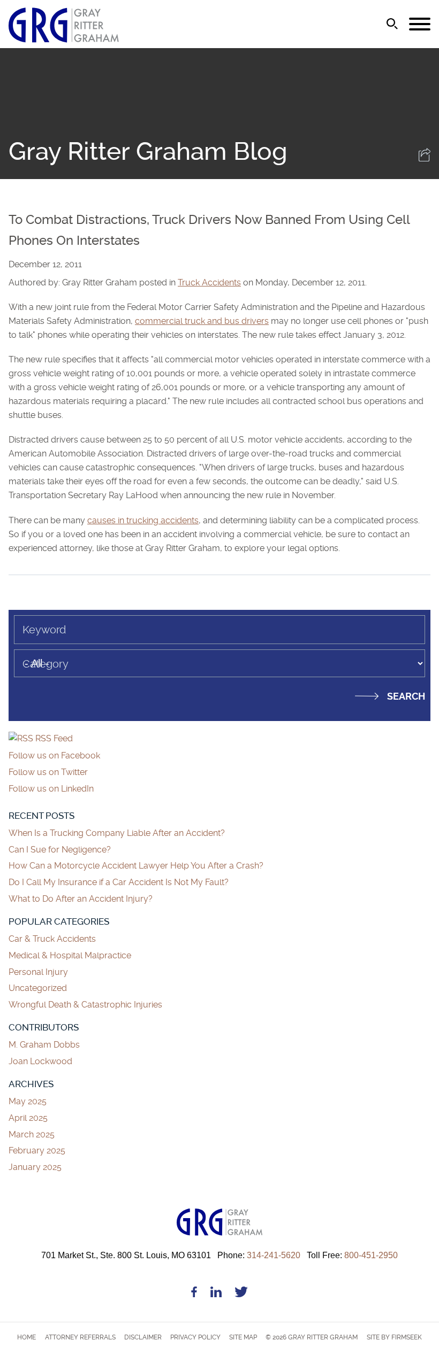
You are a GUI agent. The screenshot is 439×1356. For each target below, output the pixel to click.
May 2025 (28, 1101)
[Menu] (420, 25)
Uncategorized (38, 988)
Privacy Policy (195, 1337)
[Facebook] (194, 1294)
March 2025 (32, 1134)
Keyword (44, 629)
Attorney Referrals (80, 1337)
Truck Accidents (209, 282)
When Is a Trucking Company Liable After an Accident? (117, 833)
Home (26, 1337)
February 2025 (37, 1150)
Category (45, 663)
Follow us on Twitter (48, 772)
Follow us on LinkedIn (51, 789)
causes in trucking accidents (143, 520)
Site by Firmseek (394, 1337)
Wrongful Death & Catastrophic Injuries (85, 1004)
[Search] (392, 23)
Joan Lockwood (40, 1061)
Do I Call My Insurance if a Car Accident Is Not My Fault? (119, 882)
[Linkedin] (216, 1294)
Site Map (243, 1337)
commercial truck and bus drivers (202, 321)
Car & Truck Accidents (52, 939)
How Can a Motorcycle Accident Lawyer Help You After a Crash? (136, 866)
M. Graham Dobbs (44, 1045)
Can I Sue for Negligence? (61, 849)
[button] (424, 158)
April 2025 (28, 1118)
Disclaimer (143, 1337)
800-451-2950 (352, 1255)
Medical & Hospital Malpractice (70, 955)
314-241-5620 (258, 1255)
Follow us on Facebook (54, 755)
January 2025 (35, 1167)
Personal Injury (38, 972)
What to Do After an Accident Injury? (81, 899)
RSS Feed (53, 738)
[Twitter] (241, 1294)
